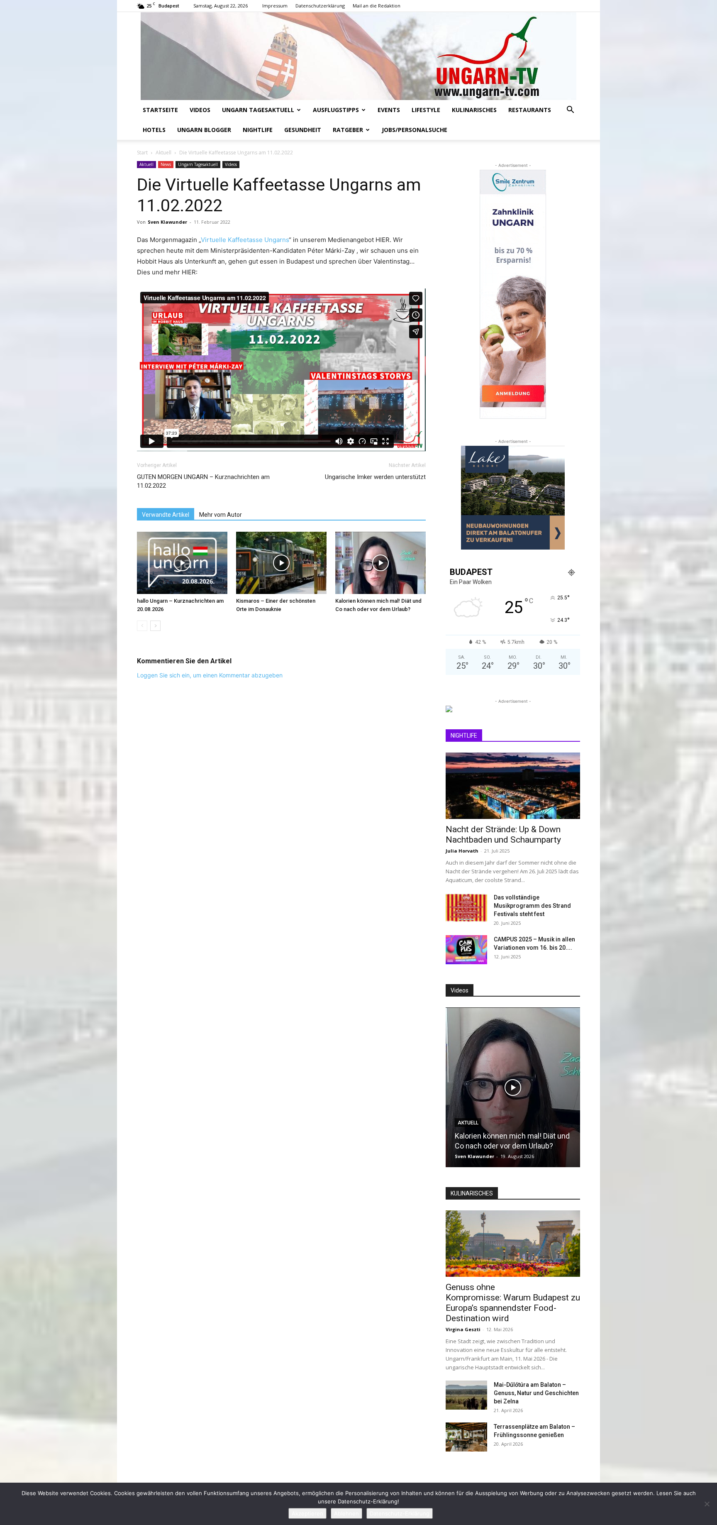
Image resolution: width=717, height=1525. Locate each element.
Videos (200, 110)
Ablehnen (346, 1513)
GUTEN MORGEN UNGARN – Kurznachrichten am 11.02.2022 (203, 481)
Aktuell (163, 152)
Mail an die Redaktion (376, 5)
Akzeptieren (307, 1513)
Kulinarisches (474, 110)
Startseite (160, 110)
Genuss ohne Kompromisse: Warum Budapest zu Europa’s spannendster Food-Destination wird (513, 1302)
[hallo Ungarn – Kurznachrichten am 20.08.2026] (182, 563)
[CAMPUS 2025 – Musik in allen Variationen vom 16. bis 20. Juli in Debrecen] (466, 949)
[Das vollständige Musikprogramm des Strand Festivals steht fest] (466, 907)
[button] (570, 111)
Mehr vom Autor (220, 514)
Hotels (154, 130)
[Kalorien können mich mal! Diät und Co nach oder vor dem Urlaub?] (380, 563)
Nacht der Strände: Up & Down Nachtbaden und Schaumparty (503, 834)
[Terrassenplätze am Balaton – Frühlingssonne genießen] (466, 1437)
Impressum (275, 5)
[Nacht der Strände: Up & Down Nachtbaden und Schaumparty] (513, 786)
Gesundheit (302, 130)
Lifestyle (426, 110)
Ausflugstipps (336, 110)
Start (142, 152)
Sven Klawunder (167, 222)
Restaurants (529, 110)
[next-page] (155, 626)
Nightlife (258, 130)
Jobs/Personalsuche (414, 130)
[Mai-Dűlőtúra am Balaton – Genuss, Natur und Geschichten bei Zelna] (466, 1395)
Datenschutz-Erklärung (399, 1513)
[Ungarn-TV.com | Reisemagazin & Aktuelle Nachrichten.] (358, 56)
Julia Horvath (462, 851)
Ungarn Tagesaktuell (258, 110)
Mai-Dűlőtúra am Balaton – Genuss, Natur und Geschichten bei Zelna (536, 1393)
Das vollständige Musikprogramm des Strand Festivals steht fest (532, 905)
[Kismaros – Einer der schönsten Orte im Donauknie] (281, 563)
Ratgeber (348, 130)
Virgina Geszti (463, 1329)
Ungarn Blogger (204, 130)
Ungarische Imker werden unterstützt (375, 477)
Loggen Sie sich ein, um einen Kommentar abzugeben (210, 675)
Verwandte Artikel (165, 514)
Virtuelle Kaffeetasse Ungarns (245, 240)
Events (389, 110)
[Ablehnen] (706, 1504)
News (166, 164)
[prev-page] (142, 626)
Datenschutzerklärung (320, 5)
